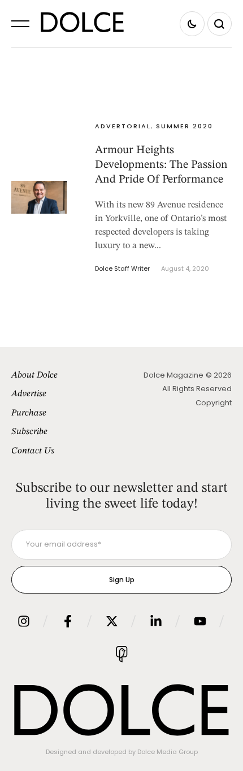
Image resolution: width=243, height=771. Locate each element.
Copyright (214, 402)
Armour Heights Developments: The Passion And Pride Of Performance (161, 165)
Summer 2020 (184, 126)
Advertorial (123, 126)
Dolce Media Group (167, 751)
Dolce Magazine (173, 375)
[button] (20, 24)
